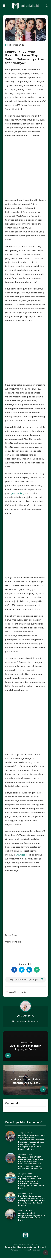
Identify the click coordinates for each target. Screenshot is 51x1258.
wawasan (21, 854)
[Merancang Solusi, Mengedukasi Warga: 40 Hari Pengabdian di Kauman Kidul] (10, 1214)
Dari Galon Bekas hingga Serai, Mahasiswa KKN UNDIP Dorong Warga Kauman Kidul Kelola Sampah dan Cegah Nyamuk (31, 1200)
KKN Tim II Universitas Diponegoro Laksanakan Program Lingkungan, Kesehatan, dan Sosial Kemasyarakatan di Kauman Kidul (31, 1182)
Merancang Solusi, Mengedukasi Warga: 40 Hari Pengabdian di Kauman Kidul (31, 1216)
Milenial (23, 992)
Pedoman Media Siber (27, 1247)
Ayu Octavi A (25, 1015)
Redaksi (41, 1247)
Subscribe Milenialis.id (30, 1250)
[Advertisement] (25, 167)
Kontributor (16, 1250)
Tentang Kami (11, 1247)
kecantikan (14, 992)
